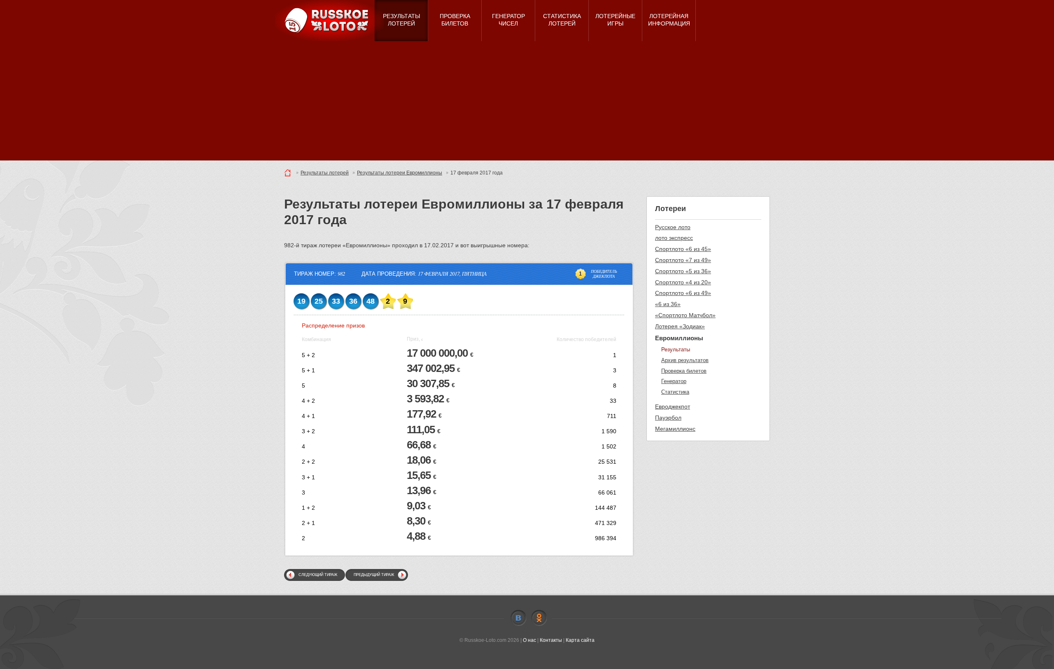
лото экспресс (674, 238)
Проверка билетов (684, 371)
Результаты (675, 349)
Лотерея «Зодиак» (680, 326)
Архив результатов (685, 360)
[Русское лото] (329, 20)
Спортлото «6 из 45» (683, 249)
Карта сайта (580, 640)
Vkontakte (518, 618)
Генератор (673, 381)
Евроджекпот (672, 406)
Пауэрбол (668, 417)
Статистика (675, 392)
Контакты (551, 640)
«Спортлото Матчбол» (685, 315)
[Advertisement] (527, 102)
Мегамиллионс (675, 428)
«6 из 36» (668, 304)
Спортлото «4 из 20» (683, 282)
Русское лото (672, 227)
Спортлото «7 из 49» (683, 260)
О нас (529, 640)
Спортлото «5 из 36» (683, 271)
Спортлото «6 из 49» (683, 293)
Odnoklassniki (539, 618)
